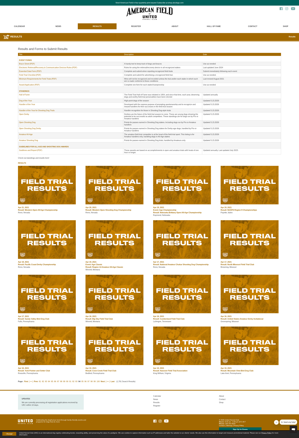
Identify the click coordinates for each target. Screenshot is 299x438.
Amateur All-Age (26, 134)
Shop (285, 26)
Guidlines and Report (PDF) (30, 150)
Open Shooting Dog (27, 122)
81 (40, 381)
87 (58, 381)
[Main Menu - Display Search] (13, 31)
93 (76, 381)
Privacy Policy (266, 433)
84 (49, 381)
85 (52, 381)
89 (64, 381)
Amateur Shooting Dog (28, 140)
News (58, 26)
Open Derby (24, 114)
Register (136, 26)
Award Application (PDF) (29, 85)
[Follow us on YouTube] (293, 10)
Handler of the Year (27, 104)
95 (82, 381)
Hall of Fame (214, 26)
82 (43, 381)
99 (95, 381)
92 (73, 381)
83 (46, 381)
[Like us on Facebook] (281, 10)
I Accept (9, 434)
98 (92, 381)
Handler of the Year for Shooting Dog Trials (37, 110)
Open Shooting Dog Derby (30, 128)
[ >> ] (108, 381)
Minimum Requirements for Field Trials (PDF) (38, 79)
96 (85, 381)
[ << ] (31, 381)
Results (97, 26)
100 (98, 381)
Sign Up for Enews (240, 429)
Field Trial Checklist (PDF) (30, 75)
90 (67, 381)
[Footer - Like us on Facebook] (155, 421)
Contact (252, 26)
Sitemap (229, 425)
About (175, 26)
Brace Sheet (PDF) (27, 64)
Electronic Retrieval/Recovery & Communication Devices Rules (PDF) (48, 68)
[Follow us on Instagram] (286, 10)
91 (70, 381)
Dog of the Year (25, 101)
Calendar (19, 26)
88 (61, 381)
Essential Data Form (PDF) (30, 71)
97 (88, 381)
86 (55, 381)
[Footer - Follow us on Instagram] (160, 421)
